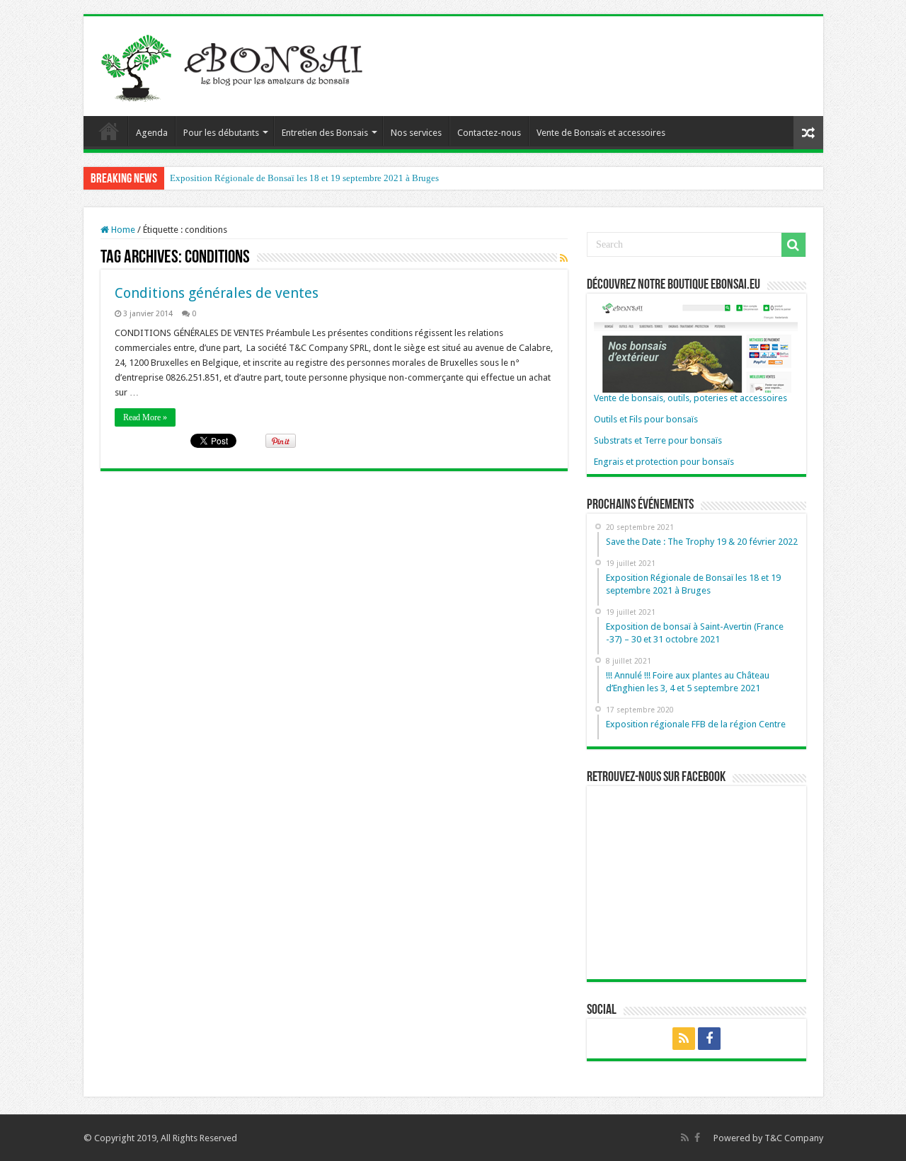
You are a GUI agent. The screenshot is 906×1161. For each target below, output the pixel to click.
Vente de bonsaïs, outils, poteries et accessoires (690, 398)
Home (122, 229)
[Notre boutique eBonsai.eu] (696, 345)
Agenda (152, 132)
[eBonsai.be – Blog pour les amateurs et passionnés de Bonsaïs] (235, 64)
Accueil (109, 131)
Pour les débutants (221, 132)
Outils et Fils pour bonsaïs (646, 419)
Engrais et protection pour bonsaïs (664, 461)
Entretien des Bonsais (325, 132)
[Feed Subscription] (564, 258)
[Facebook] (709, 1038)
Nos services (416, 132)
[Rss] (683, 1038)
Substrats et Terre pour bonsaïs (658, 440)
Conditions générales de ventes (217, 292)
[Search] (793, 245)
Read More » (145, 417)
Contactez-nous (489, 132)
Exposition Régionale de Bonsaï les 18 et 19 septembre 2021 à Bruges (304, 178)
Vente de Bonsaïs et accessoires (601, 132)
